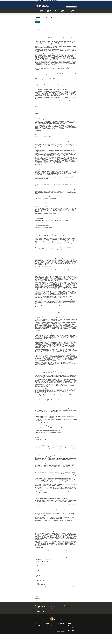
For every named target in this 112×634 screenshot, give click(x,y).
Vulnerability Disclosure (60, 631)
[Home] (42, 7)
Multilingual (69, 623)
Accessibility (48, 623)
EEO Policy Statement (60, 629)
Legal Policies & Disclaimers (50, 625)
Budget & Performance (38, 625)
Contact (70, 630)
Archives (36, 627)
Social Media (68, 606)
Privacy (47, 627)
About (36, 623)
